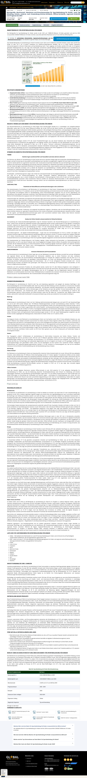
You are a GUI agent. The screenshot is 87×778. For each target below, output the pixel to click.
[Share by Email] (75, 10)
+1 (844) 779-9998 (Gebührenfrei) (52, 759)
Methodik (46, 25)
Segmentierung (36, 25)
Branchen (52, 2)
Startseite (45, 2)
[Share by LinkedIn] (79, 10)
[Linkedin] (71, 759)
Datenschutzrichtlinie (32, 766)
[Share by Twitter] (77, 10)
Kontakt (67, 2)
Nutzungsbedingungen (32, 763)
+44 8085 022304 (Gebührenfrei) (52, 761)
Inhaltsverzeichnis (25, 25)
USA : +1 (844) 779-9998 (19, 1)
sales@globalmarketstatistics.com (22, 3)
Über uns (61, 2)
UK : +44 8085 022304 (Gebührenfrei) (33, 1)
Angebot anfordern (57, 25)
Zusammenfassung (12, 25)
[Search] (82, 3)
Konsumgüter (13, 7)
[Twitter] (65, 759)
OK (3, 776)
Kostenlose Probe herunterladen (33, 86)
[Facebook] (68, 759)
